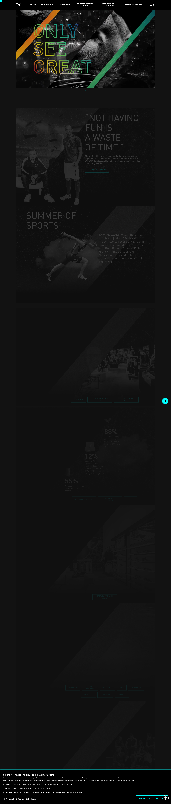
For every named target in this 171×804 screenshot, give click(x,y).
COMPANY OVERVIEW (47, 5)
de (151, 5)
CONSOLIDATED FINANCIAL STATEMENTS (110, 5)
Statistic (21, 799)
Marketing (32, 799)
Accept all (160, 798)
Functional (10, 799)
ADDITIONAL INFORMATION (133, 5)
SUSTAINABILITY (65, 5)
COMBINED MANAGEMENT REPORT (85, 5)
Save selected (144, 798)
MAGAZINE (32, 5)
